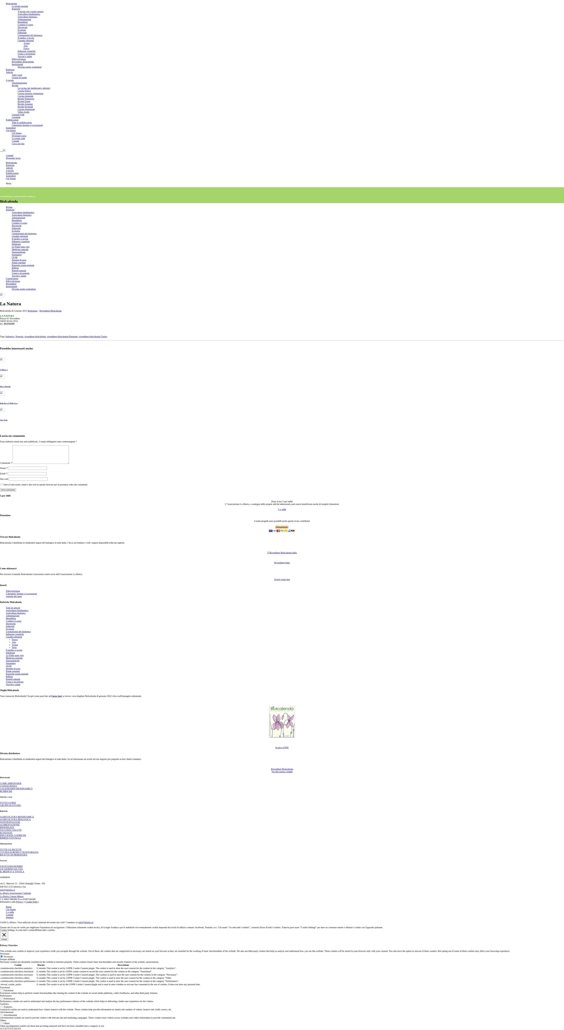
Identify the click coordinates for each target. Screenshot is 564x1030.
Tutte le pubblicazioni (22, 122)
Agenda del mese (14, 596)
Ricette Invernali (25, 106)
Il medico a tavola (26, 38)
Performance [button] (6, 995)
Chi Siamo (11, 130)
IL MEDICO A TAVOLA (12, 871)
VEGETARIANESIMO (11, 866)
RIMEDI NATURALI (10, 838)
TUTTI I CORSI (8, 802)
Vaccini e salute (25, 56)
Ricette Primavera (26, 99)
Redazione (33, 311)
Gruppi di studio (19, 77)
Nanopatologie (18, 252)
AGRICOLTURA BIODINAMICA (17, 817)
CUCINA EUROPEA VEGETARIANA (19, 852)
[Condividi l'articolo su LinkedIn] (0, 331)
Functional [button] (5, 987)
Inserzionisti (17, 64)
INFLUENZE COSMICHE (13, 835)
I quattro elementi (26, 40)
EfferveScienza (19, 59)
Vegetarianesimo (19, 83)
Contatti (15, 141)
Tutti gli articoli (13, 608)
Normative (17, 254)
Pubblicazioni (12, 120)
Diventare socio (19, 136)
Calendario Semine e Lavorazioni (27, 125)
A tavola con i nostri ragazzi (30, 11)
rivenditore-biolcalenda (35, 336)
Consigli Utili (18, 114)
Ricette (15, 85)
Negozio (19, 336)
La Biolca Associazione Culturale (15, 893)
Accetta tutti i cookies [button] (25, 930)
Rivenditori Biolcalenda (23, 62)
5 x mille (282, 509)
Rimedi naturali (19, 270)
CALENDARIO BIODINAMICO (16, 788)
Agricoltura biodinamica (29, 14)
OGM (14, 257)
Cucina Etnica (24, 91)
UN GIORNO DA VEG (11, 869)
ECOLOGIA (6, 832)
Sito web (4, 479)
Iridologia (16, 244)
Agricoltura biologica (27, 17)
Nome (3, 468)
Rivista (9, 207)
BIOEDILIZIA (7, 827)
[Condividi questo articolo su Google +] (1, 331)
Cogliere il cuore (25, 24)
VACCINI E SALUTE (11, 830)
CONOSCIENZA (8, 786)
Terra (14, 647)
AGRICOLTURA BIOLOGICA (15, 819)
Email (3, 473)
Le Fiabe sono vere (21, 247)
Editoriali (10, 626)
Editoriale (22, 32)
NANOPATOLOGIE (10, 822)
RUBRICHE (6, 791)
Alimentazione (24, 19)
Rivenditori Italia (282, 562)
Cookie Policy (32, 902)
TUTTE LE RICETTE (11, 849)
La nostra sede (18, 138)
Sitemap (9, 917)
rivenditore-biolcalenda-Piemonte (62, 336)
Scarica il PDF (282, 747)
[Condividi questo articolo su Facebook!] (3, 331)
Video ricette (23, 112)
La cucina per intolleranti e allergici (34, 88)
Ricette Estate (24, 101)
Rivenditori (11, 284)
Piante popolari (19, 262)
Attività (9, 72)
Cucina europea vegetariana (30, 93)
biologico (10, 336)
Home (9, 907)
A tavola (10, 80)
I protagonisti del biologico (30, 35)
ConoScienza (12, 278)
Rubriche (16, 9)
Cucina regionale (25, 96)
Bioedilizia (23, 22)
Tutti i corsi (17, 75)
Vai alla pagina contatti (282, 771)
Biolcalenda (11, 3)
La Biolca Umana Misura (12, 896)
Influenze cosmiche (27, 51)
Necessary (8, 956)
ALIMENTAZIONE (10, 825)
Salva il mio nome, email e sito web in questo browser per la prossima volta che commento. (46, 484)
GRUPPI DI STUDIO (10, 805)
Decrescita (22, 27)
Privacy (19, 902)
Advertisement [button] (7, 1012)
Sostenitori (11, 128)
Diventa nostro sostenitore (30, 67)
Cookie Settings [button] (7, 930)
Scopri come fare (282, 579)
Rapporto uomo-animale (23, 265)
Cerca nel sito (18, 143)
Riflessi (15, 268)
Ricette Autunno (25, 104)
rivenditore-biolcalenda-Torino (93, 336)
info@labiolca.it (7, 890)
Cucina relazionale (26, 109)
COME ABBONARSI (10, 783)
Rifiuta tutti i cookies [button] (45, 930)
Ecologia (22, 30)
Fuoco (26, 48)
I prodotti (16, 117)
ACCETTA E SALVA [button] (10, 1028)
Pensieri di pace (19, 260)
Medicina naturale (20, 249)
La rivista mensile (20, 6)
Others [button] (3, 1020)
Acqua (27, 43)
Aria (26, 46)
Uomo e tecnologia (26, 54)
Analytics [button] (4, 1004)
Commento (6, 463)
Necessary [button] (5, 953)
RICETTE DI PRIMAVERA (13, 855)
